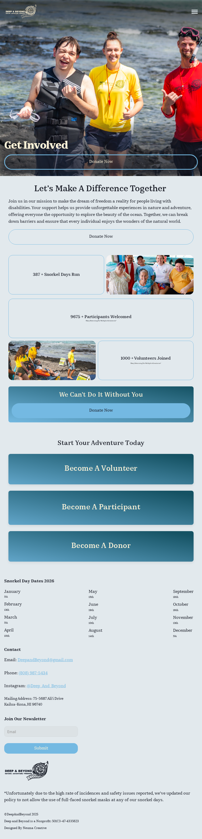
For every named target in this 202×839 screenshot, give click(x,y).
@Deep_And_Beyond (46, 686)
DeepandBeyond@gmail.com (45, 660)
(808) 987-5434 (33, 673)
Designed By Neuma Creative (25, 828)
